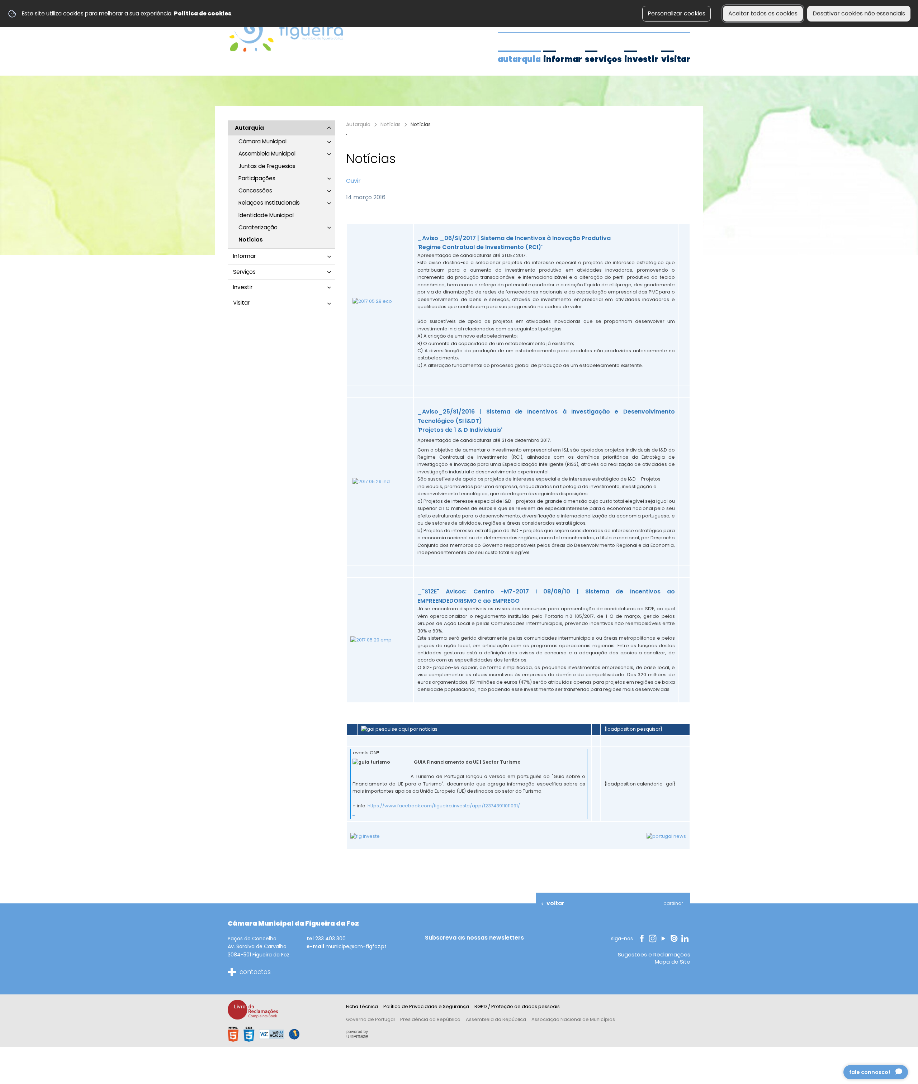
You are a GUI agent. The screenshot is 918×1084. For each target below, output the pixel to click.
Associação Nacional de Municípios (573, 1019)
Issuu (674, 938)
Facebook (642, 938)
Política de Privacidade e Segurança (426, 1006)
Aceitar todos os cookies (763, 13)
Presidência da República (430, 1019)
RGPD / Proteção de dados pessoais (517, 1006)
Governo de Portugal (370, 1019)
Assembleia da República (496, 1019)
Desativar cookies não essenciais (859, 13)
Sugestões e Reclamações (654, 954)
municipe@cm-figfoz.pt (356, 946)
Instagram (653, 938)
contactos (255, 972)
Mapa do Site (672, 961)
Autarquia (358, 124)
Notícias (390, 124)
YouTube (664, 938)
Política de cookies (202, 13)
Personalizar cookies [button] (676, 13)
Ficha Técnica (362, 1006)
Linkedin (685, 938)
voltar (555, 903)
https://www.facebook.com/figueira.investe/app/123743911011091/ (444, 806)
